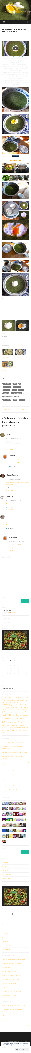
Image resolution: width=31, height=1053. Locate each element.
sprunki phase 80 (6, 789)
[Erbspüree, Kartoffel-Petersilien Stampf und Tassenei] (7, 364)
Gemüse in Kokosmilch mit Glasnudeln (11, 991)
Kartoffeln (17, 386)
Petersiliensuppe (8, 396)
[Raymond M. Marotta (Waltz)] (7, 836)
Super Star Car (5, 756)
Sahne (17, 396)
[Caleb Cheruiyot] (17, 819)
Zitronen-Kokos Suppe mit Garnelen (17, 742)
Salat (18, 718)
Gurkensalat (6, 702)
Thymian (14, 722)
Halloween (25, 409)
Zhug (4, 727)
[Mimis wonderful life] (7, 825)
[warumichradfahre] (4, 808)
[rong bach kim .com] (21, 830)
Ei (19, 383)
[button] (9, 168)
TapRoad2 (4, 752)
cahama (8, 434)
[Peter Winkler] (11, 803)
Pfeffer (11, 714)
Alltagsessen (7, 383)
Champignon (14, 697)
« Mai (3, 680)
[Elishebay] (7, 814)
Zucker (6, 730)
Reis (4, 718)
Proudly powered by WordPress (12, 1041)
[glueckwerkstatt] (4, 819)
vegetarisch (13, 725)
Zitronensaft (16, 727)
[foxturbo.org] (7, 830)
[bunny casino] (21, 814)
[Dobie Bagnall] (4, 814)
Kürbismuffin (6, 409)
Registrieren (5, 862)
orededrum (9, 496)
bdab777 (4, 742)
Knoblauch (6, 390)
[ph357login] (17, 825)
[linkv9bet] (21, 803)
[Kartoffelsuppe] (20, 352)
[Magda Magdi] (17, 803)
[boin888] (4, 836)
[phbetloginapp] (21, 808)
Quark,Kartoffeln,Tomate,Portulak (10, 979)
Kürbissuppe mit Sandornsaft (9, 983)
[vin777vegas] (21, 819)
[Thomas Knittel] (21, 825)
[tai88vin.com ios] (24, 819)
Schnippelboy (15, 5)
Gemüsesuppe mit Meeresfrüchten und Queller (13, 959)
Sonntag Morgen (14, 774)
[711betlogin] (14, 803)
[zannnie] (24, 803)
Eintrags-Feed (5, 870)
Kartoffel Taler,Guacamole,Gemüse (11, 975)
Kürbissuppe (5, 987)
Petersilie (6, 393)
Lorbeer (9, 707)
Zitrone (9, 727)
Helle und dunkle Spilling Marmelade (18, 752)
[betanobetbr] (11, 830)
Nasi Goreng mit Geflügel (8, 770)
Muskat (21, 390)
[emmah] (24, 836)
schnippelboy (7, 399)
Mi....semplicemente (12, 475)
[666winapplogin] (17, 830)
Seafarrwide (5, 774)
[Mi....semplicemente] (17, 836)
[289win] (7, 803)
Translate (13, 612)
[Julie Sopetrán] (14, 830)
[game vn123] (14, 825)
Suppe (15, 399)
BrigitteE (8, 516)
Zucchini (24, 727)
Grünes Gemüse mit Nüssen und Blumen (12, 963)
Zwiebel (22, 399)
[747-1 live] (14, 819)
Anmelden (4, 866)
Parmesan (8, 712)
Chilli (21, 697)
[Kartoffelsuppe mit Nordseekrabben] (7, 352)
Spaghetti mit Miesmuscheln (9, 971)
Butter (6, 697)
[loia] (4, 841)
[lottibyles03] (14, 814)
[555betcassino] (14, 808)
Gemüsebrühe (7, 386)
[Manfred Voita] (7, 808)
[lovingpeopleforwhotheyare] (4, 803)
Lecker (14, 390)
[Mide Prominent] (24, 825)
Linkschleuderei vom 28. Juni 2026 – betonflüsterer (14, 768)
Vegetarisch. (23, 725)
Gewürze (22, 700)
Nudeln (7, 709)
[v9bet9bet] (17, 814)
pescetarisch (16, 712)
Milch (21, 707)
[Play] (15, 48)
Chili (15, 383)
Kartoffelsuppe (18, 355)
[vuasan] (4, 825)
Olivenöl (13, 709)
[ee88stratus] (24, 830)
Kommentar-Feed (6, 874)
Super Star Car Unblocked (8, 762)
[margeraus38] (11, 819)
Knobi (19, 705)
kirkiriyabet (5, 746)
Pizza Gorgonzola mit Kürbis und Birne (11, 995)
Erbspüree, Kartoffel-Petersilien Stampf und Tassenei (7, 369)
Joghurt (12, 702)
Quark (20, 715)
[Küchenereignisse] (11, 836)
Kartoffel (18, 702)
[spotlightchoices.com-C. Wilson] (7, 819)
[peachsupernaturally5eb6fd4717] (14, 836)
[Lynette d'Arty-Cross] (4, 830)
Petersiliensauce (16, 393)
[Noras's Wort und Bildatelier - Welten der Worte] (21, 836)
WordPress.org (6, 878)
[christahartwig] (11, 808)
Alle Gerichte (8, 377)
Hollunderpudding (6, 967)
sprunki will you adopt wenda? (9, 778)
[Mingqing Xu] (24, 814)
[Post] (17, 808)
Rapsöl (25, 715)
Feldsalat (8, 700)
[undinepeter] (11, 825)
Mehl (15, 707)
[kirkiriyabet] (11, 814)
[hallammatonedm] (24, 808)
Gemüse (14, 700)
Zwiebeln (24, 730)
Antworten (9, 449)
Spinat (9, 722)
